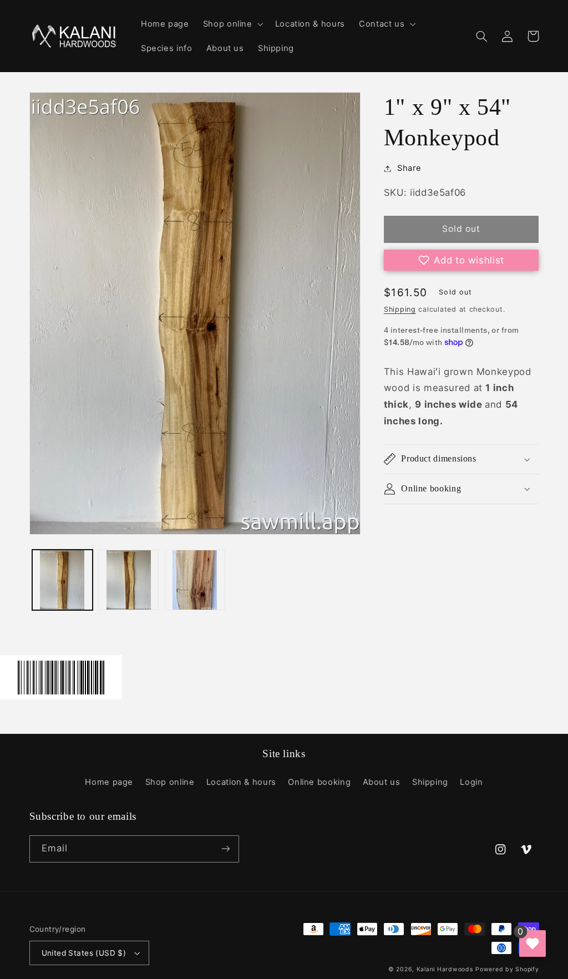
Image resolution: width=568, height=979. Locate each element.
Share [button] (409, 168)
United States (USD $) (84, 952)
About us (381, 782)
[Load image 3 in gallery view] (195, 580)
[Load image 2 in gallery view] (128, 580)
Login (471, 782)
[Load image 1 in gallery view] (62, 580)
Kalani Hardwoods (445, 969)
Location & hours (241, 782)
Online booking (319, 782)
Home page (109, 782)
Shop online (170, 782)
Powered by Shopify (507, 969)
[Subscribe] (225, 849)
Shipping (400, 309)
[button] (232, 24)
